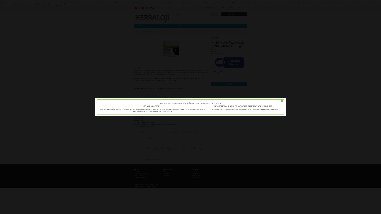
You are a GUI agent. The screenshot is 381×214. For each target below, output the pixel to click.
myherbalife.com (262, 109)
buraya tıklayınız (167, 111)
